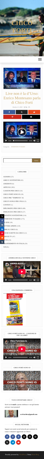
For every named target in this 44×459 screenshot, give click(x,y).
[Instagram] (24, 436)
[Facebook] (7, 436)
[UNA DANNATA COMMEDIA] (14, 309)
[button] (22, 132)
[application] (22, 132)
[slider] (20, 140)
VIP (4, 247)
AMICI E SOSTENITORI (11, 180)
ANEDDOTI (7, 184)
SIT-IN (5, 240)
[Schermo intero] (38, 141)
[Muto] (34, 141)
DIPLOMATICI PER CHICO (12, 208)
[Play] (6, 141)
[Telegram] (12, 442)
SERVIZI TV (7, 236)
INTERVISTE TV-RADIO (18, 147)
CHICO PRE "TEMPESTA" (12, 198)
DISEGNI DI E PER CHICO (12, 212)
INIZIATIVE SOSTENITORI (12, 215)
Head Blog (35, 454)
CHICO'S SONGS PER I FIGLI (13, 201)
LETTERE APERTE (9, 226)
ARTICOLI (7, 187)
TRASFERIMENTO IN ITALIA (13, 243)
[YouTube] (18, 442)
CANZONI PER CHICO (11, 191)
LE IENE (6, 222)
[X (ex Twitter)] (7, 442)
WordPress (22, 454)
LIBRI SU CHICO (9, 229)
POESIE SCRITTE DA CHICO (13, 233)
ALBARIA (6, 177)
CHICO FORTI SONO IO (11, 194)
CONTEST (6, 205)
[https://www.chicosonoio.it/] (22, 380)
